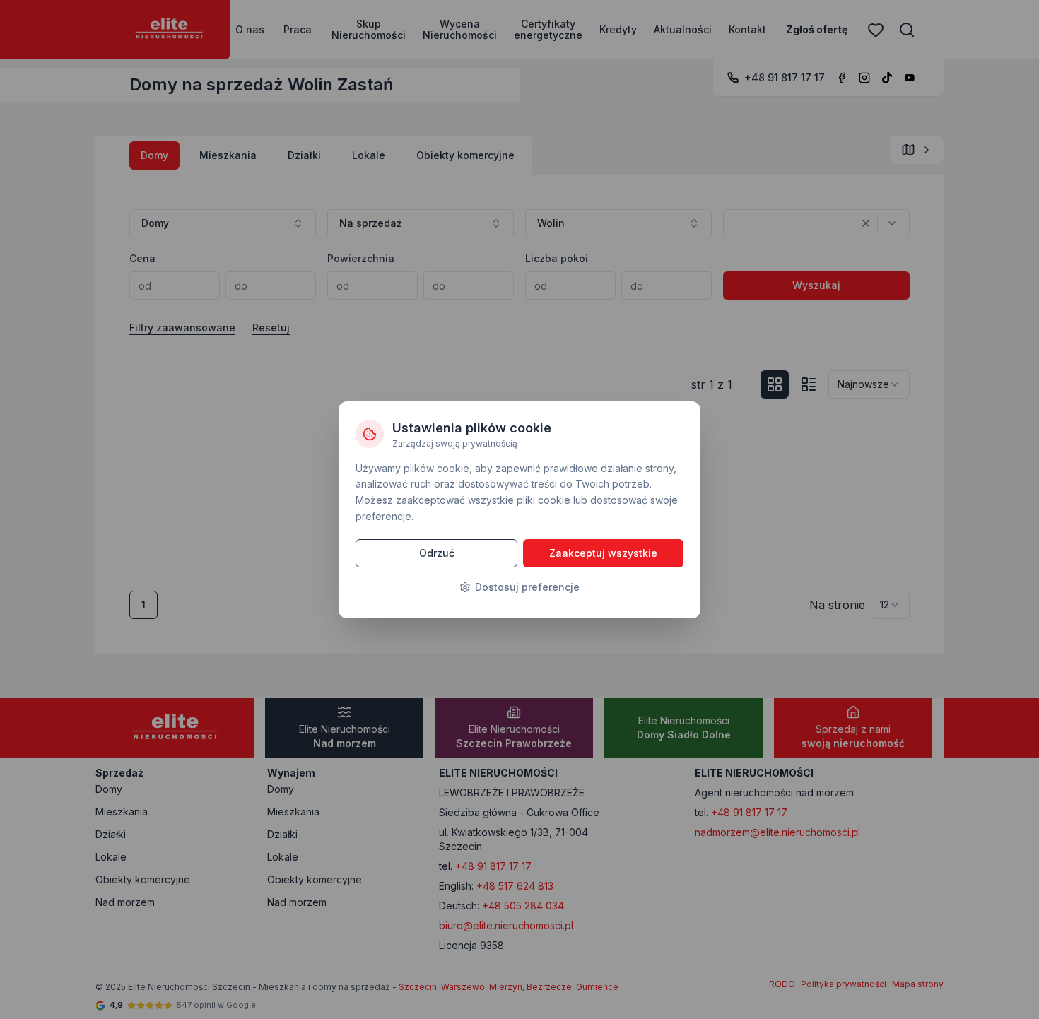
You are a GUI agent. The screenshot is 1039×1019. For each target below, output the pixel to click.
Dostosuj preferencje (527, 587)
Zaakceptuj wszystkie (603, 553)
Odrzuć (436, 553)
